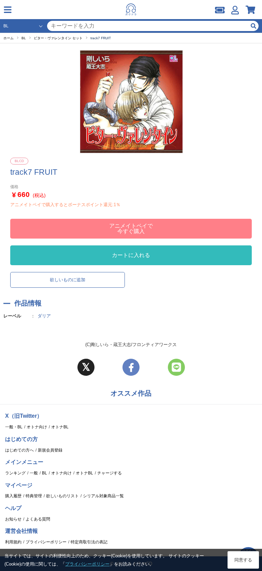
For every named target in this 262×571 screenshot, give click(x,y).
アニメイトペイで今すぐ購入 (131, 228)
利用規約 (13, 542)
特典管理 (34, 496)
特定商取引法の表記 (89, 542)
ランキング (15, 473)
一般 (34, 473)
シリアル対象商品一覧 (103, 496)
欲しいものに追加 (67, 279)
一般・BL (14, 427)
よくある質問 (38, 519)
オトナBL (60, 427)
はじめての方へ (19, 450)
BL (44, 473)
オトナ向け (37, 427)
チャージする (109, 473)
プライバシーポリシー (46, 542)
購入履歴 (13, 496)
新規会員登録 (50, 450)
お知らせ (13, 519)
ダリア (44, 315)
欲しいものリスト (62, 496)
